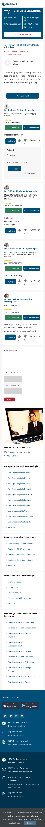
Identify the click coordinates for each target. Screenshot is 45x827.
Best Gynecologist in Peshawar (20, 500)
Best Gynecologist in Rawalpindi (20, 489)
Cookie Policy (15, 822)
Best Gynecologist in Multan (19, 505)
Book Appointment (31, 128)
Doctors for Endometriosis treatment (21, 554)
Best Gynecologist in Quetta (18, 511)
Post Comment (23, 96)
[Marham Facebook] (11, 716)
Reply (12, 141)
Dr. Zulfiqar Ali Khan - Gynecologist (21, 191)
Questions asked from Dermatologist (22, 628)
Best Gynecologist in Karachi (19, 478)
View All (11, 527)
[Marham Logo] (9, 3)
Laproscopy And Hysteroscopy (20, 598)
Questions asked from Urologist (20, 651)
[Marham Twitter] (5, 716)
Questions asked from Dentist (19, 682)
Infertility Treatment (15, 582)
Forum (14, 51)
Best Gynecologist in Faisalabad (20, 494)
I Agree (30, 823)
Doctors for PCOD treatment (19, 549)
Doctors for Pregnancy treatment (20, 560)
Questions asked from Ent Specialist (21, 677)
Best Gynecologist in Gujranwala (20, 516)
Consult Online (11, 455)
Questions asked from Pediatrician (21, 662)
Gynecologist (24, 51)
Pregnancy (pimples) (14, 54)
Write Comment (10, 351)
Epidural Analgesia (15, 593)
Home (6, 51)
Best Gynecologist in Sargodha (19, 522)
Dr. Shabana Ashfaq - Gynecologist (20, 110)
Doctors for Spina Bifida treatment (21, 544)
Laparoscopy (13, 587)
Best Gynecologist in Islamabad (20, 484)
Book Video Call (13, 128)
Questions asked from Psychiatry (20, 657)
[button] (9, 399)
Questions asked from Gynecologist (21, 622)
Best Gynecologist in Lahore (19, 473)
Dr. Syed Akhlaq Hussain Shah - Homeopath (19, 300)
